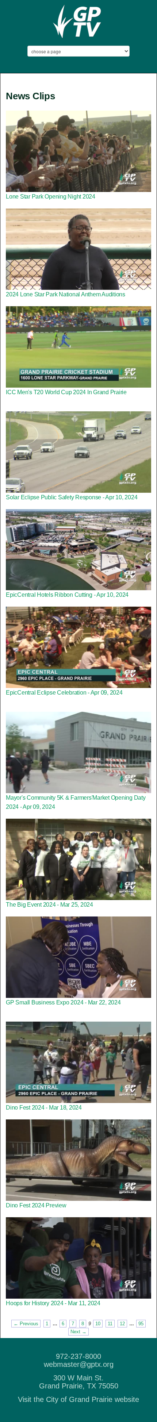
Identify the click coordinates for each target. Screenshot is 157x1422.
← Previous (26, 1323)
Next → (78, 1331)
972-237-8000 (78, 1356)
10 (97, 1323)
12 (122, 1323)
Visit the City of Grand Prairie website (78, 1399)
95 (140, 1323)
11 (110, 1323)
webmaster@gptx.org (79, 1364)
